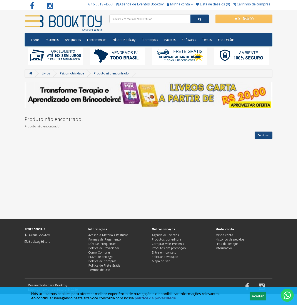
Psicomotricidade (72, 73)
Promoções (150, 40)
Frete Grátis (226, 40)
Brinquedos (73, 40)
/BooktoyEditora (38, 241)
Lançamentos (96, 40)
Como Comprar (99, 252)
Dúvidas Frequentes (102, 244)
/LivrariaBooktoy (38, 235)
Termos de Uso (99, 270)
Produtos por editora (166, 239)
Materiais (52, 40)
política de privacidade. (156, 297)
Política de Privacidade (104, 248)
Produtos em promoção (169, 248)
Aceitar (258, 295)
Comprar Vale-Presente (168, 244)
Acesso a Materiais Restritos (108, 235)
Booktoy (61, 285)
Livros (35, 40)
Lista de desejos (227, 244)
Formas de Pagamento (104, 239)
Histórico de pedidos (229, 239)
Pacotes (170, 40)
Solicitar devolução (165, 257)
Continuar (263, 135)
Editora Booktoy (123, 40)
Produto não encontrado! (111, 73)
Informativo (223, 248)
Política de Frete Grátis (104, 265)
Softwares (189, 40)
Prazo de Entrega (100, 257)
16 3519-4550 (102, 4)
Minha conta (224, 235)
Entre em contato (164, 252)
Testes (207, 40)
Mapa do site (161, 261)
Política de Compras (102, 261)
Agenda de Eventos (165, 235)
